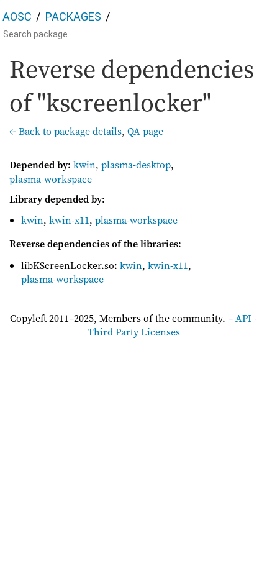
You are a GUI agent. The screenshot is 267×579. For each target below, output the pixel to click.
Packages (73, 16)
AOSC (17, 16)
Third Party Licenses (134, 332)
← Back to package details (65, 131)
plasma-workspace (50, 179)
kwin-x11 (69, 220)
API (243, 318)
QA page (145, 131)
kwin (84, 164)
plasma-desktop (136, 164)
